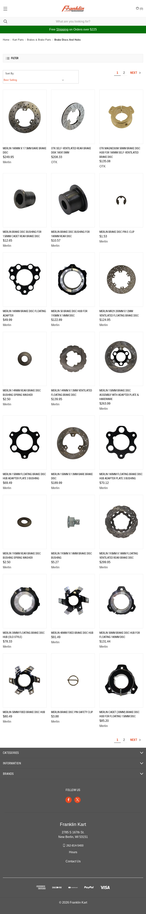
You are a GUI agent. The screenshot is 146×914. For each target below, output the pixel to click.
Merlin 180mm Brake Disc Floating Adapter (24, 313)
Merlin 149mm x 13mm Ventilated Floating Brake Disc (71, 393)
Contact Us (73, 861)
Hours (73, 852)
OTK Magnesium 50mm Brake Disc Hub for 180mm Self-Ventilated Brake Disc (119, 153)
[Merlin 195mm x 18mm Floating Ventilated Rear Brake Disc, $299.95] (121, 522)
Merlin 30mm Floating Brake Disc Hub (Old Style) (24, 635)
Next (134, 73)
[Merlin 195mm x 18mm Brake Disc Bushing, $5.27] (73, 522)
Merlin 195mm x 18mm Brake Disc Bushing (71, 556)
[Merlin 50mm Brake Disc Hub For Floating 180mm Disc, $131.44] (121, 601)
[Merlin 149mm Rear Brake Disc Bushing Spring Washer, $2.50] (25, 359)
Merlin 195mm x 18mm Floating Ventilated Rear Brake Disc (118, 556)
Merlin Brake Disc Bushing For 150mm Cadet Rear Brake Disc (22, 234)
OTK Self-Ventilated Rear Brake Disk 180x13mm (71, 150)
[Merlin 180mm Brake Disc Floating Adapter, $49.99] (25, 279)
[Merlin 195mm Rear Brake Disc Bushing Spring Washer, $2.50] (25, 522)
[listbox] (34, 80)
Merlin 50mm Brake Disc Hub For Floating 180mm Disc (119, 635)
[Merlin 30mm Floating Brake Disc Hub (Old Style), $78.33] (25, 601)
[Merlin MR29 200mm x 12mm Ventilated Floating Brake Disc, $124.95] (121, 279)
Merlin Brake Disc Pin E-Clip (116, 232)
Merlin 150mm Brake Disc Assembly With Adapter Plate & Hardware (119, 395)
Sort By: (9, 73)
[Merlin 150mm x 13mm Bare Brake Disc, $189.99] (73, 442)
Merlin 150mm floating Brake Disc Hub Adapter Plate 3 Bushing (24, 476)
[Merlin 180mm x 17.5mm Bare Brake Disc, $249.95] (25, 116)
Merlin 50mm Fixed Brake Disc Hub (24, 712)
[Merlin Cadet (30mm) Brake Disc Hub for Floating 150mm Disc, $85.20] (121, 680)
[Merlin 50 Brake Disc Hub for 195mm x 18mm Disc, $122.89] (73, 279)
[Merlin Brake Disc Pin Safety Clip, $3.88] (73, 680)
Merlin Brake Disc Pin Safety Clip (72, 712)
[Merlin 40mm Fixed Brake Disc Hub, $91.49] (73, 601)
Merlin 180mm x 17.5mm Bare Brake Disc (24, 150)
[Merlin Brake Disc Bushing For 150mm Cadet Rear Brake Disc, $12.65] (25, 200)
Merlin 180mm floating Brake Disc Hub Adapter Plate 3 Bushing (121, 476)
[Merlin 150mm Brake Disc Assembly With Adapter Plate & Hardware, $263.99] (121, 359)
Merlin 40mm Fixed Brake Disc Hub (72, 632)
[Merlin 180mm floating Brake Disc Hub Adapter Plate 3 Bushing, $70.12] (121, 442)
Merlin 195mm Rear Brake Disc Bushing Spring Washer (22, 556)
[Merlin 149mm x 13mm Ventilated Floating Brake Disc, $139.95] (73, 359)
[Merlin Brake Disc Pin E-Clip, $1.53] (121, 200)
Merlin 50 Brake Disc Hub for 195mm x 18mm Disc (69, 313)
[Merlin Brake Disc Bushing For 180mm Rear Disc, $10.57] (73, 200)
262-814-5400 (74, 845)
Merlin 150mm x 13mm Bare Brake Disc (72, 476)
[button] (73, 58)
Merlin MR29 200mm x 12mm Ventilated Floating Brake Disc (119, 313)
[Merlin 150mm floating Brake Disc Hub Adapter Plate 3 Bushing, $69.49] (25, 442)
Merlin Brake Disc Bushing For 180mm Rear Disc (70, 234)
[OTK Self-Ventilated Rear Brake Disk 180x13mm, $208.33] (73, 116)
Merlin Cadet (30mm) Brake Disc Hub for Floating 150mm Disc (119, 714)
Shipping (62, 29)
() (141, 8)
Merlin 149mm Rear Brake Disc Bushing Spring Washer (22, 393)
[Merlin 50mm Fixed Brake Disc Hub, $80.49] (25, 680)
